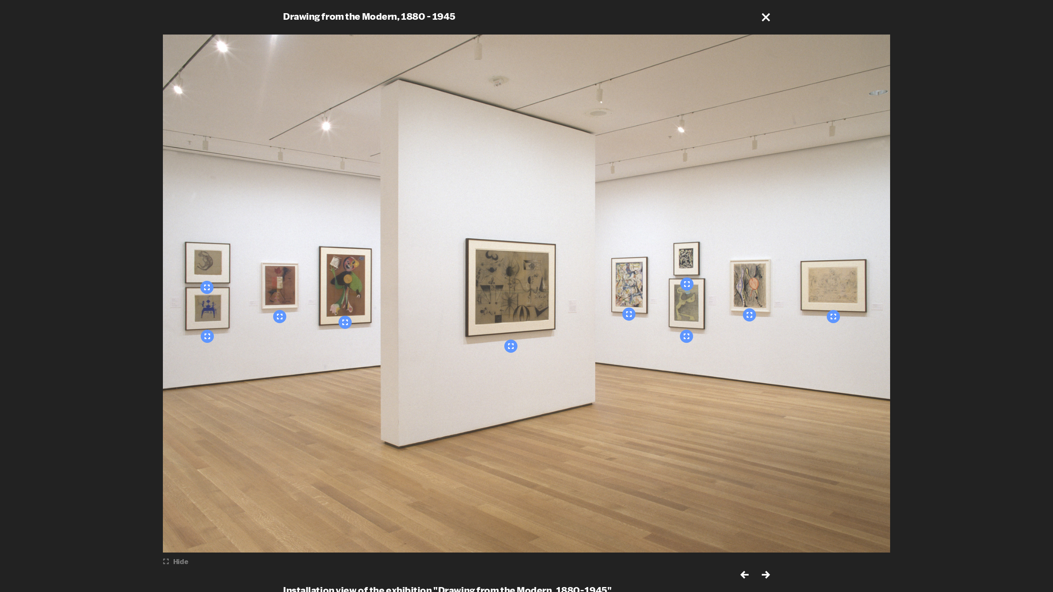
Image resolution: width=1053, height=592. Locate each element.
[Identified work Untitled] (629, 314)
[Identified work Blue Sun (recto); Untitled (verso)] (686, 336)
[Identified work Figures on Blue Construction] (207, 336)
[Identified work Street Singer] (280, 316)
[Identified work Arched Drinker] (207, 287)
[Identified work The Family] (511, 346)
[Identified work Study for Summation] (833, 316)
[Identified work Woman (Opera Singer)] (345, 322)
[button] (765, 17)
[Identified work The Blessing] (749, 315)
